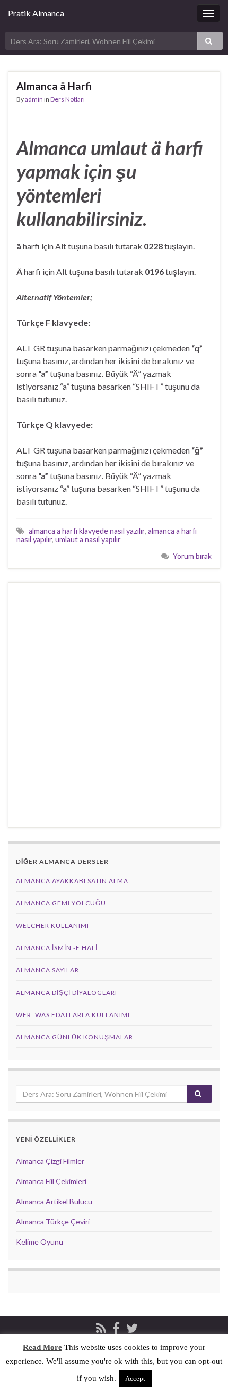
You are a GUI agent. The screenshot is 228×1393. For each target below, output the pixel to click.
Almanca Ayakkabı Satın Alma (72, 881)
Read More (42, 1347)
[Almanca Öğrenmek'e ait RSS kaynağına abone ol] (101, 1326)
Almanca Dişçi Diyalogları (66, 992)
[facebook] (116, 1326)
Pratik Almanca (36, 13)
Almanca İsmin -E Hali (57, 948)
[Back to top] (204, 1369)
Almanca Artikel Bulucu (54, 1201)
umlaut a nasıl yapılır (88, 539)
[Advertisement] (114, 705)
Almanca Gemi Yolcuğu (61, 903)
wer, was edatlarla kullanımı (73, 1015)
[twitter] (132, 1326)
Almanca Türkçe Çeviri (53, 1221)
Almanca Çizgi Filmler (50, 1160)
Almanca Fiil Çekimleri (51, 1181)
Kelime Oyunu (39, 1241)
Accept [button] (135, 1378)
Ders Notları (67, 99)
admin (34, 99)
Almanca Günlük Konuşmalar (74, 1037)
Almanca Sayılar (47, 970)
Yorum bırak (192, 555)
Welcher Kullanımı (52, 925)
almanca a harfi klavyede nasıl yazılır (87, 530)
